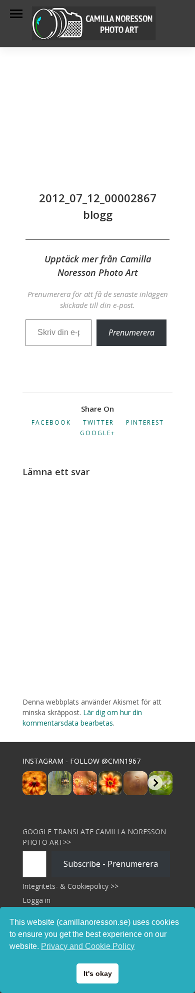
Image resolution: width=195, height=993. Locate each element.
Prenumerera (131, 332)
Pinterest (145, 422)
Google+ (98, 433)
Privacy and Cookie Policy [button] (87, 946)
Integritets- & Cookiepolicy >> (70, 886)
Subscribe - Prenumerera (111, 863)
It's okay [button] (98, 973)
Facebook (51, 422)
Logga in (36, 900)
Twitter (98, 422)
